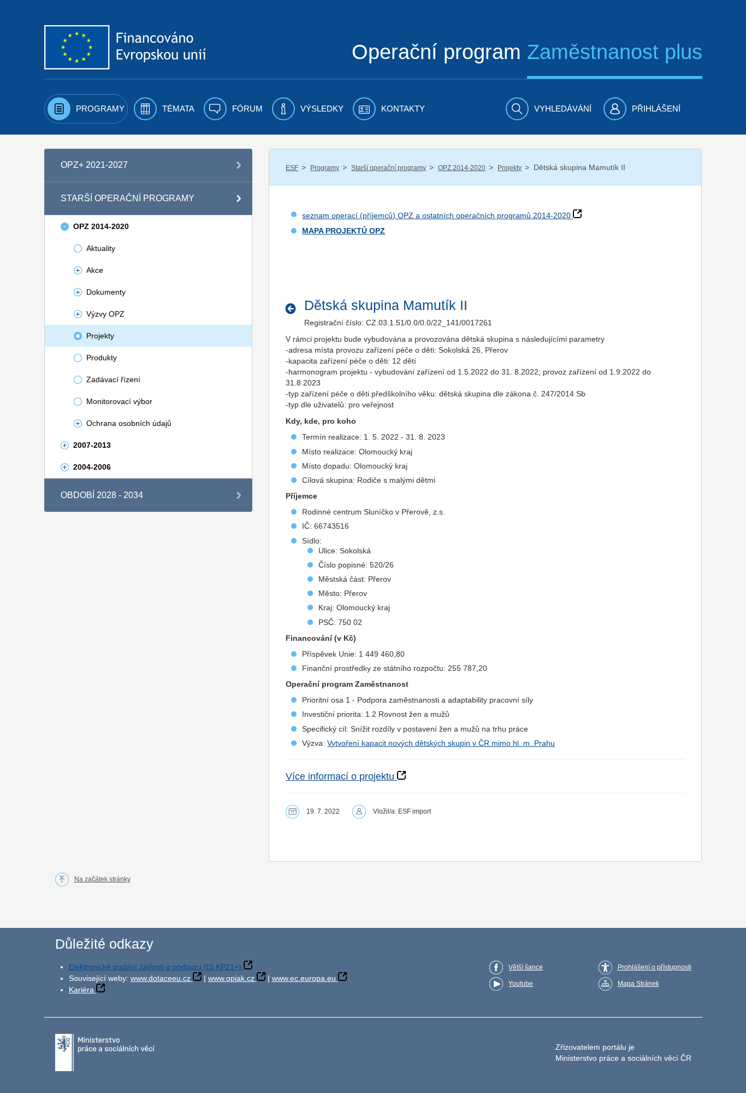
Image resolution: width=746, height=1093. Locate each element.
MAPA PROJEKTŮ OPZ (343, 230)
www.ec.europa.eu (304, 978)
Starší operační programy (388, 168)
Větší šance (525, 967)
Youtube (520, 983)
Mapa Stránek (638, 983)
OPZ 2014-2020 (462, 168)
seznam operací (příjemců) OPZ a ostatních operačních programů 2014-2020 (436, 215)
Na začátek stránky (102, 879)
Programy (324, 168)
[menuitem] (86, 109)
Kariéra (81, 989)
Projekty (510, 168)
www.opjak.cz (231, 978)
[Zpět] (293, 308)
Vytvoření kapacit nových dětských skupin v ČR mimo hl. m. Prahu (441, 743)
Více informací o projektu (340, 776)
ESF (292, 168)
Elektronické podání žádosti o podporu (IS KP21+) (155, 966)
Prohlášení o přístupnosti (654, 967)
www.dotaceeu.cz (161, 978)
